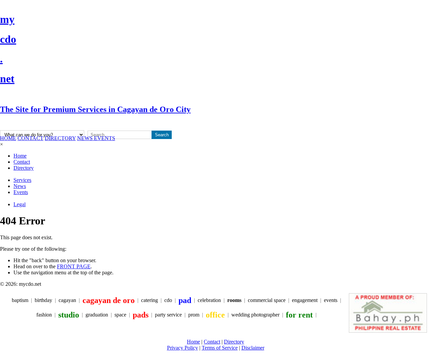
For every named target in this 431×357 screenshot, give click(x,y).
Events (20, 192)
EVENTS (104, 138)
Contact (21, 162)
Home (20, 156)
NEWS (85, 138)
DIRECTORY (60, 138)
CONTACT (30, 138)
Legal (19, 204)
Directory (23, 168)
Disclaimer (252, 348)
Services (22, 180)
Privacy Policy (182, 348)
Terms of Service (220, 348)
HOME (8, 138)
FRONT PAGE (74, 266)
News (19, 186)
